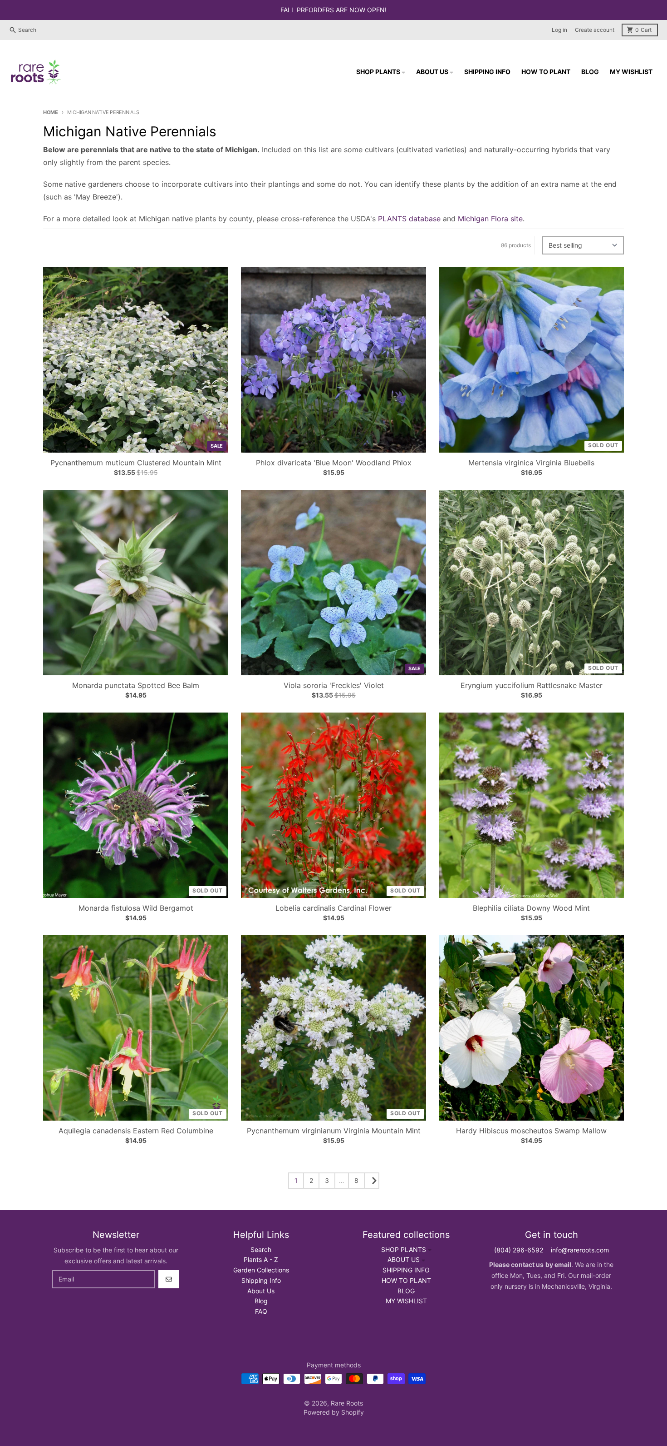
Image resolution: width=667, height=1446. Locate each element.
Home (50, 112)
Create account (594, 29)
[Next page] (371, 1180)
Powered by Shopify (334, 1412)
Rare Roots (347, 1403)
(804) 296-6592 (518, 1250)
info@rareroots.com (580, 1250)
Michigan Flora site (490, 218)
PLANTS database (409, 218)
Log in (559, 29)
